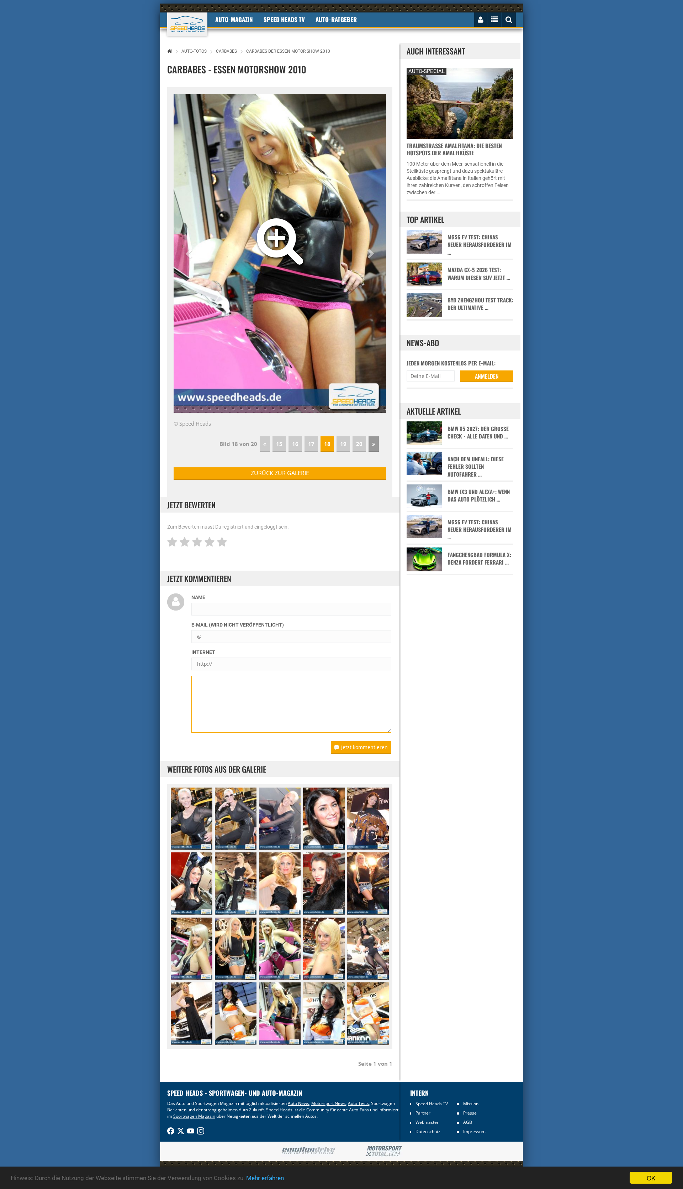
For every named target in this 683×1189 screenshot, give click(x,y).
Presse (470, 1113)
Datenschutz (427, 1131)
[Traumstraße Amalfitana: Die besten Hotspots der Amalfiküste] (460, 102)
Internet (203, 652)
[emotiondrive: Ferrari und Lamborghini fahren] (308, 1151)
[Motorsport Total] (384, 1151)
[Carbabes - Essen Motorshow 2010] (324, 819)
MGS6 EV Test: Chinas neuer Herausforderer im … (480, 244)
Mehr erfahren (265, 1178)
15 (279, 443)
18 (327, 443)
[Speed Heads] (187, 24)
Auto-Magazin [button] (234, 19)
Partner (422, 1113)
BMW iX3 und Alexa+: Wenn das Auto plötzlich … (479, 495)
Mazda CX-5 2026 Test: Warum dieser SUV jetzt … (479, 273)
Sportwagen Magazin (194, 1116)
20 (359, 443)
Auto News (298, 1103)
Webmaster (427, 1122)
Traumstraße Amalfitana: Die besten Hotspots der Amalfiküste (454, 149)
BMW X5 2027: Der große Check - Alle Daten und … (478, 432)
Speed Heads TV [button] (284, 19)
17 (311, 443)
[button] (190, 253)
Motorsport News (328, 1103)
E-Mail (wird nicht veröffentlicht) (237, 625)
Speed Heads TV (431, 1104)
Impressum (474, 1131)
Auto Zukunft (251, 1110)
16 (295, 443)
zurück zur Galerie (280, 473)
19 (343, 443)
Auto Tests (358, 1103)
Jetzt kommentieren (364, 747)
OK (651, 1177)
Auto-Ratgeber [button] (336, 19)
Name (198, 597)
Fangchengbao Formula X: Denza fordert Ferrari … (479, 558)
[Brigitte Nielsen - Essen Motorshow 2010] (191, 819)
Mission (470, 1104)
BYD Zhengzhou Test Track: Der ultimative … (480, 303)
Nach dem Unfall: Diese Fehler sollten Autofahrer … (476, 466)
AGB (467, 1122)
